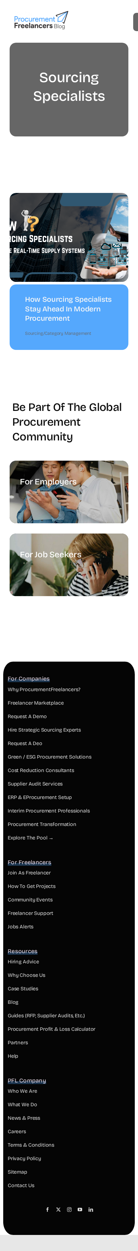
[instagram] (69, 1209)
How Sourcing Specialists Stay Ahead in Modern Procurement (68, 309)
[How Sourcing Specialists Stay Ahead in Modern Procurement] (69, 197)
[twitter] (58, 1209)
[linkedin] (91, 1209)
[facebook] (47, 1209)
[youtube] (80, 1209)
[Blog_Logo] (41, 13)
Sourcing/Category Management (58, 333)
